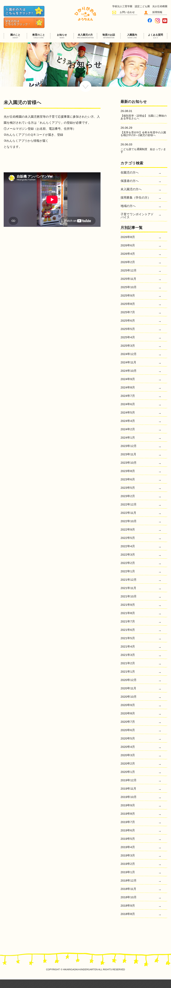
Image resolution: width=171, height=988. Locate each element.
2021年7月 (128, 621)
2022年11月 (128, 512)
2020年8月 (128, 713)
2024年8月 (128, 387)
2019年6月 (128, 830)
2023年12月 (129, 446)
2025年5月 (128, 329)
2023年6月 (128, 479)
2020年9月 (128, 705)
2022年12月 (129, 504)
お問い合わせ (127, 12)
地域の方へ (128, 206)
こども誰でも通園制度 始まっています (143, 150)
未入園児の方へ (131, 189)
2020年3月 (128, 755)
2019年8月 (128, 813)
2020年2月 (128, 763)
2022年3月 (128, 554)
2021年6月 (128, 629)
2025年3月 (128, 345)
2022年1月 (128, 571)
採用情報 (157, 12)
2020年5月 (128, 738)
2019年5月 (128, 838)
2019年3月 (128, 855)
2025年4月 (128, 337)
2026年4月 (128, 253)
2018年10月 (129, 897)
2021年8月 (128, 613)
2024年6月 (128, 404)
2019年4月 (128, 847)
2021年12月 (129, 579)
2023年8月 (128, 471)
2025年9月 (128, 295)
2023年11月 (128, 454)
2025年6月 (128, 320)
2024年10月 (129, 370)
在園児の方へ (130, 172)
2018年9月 (128, 905)
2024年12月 (129, 354)
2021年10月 (129, 596)
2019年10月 (129, 797)
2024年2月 (128, 429)
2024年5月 (128, 412)
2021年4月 (128, 646)
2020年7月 (128, 721)
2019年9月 (128, 805)
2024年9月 (128, 379)
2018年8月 (128, 914)
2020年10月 (129, 696)
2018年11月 (128, 889)
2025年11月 (128, 278)
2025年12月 (129, 270)
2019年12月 (129, 780)
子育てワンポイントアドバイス (137, 216)
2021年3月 (128, 655)
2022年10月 (129, 521)
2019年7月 (128, 822)
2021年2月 (128, 663)
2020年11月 (128, 688)
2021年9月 (128, 604)
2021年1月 (128, 671)
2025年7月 (128, 312)
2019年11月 (128, 788)
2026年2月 (128, 262)
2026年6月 (128, 245)
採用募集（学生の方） (136, 197)
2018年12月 (129, 880)
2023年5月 (128, 487)
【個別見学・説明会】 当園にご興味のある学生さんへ (144, 117)
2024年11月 (128, 362)
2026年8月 (128, 237)
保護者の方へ (130, 181)
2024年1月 (128, 437)
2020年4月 (128, 746)
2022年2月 (128, 563)
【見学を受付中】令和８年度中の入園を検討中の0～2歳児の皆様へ (143, 134)
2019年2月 (128, 863)
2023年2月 (128, 496)
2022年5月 (128, 538)
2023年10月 (129, 462)
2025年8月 (128, 304)
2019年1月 (128, 872)
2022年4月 (128, 546)
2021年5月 (128, 638)
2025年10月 (129, 287)
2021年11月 (128, 588)
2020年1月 (128, 772)
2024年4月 (128, 421)
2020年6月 (128, 730)
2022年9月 (128, 529)
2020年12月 (129, 680)
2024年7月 (128, 395)
